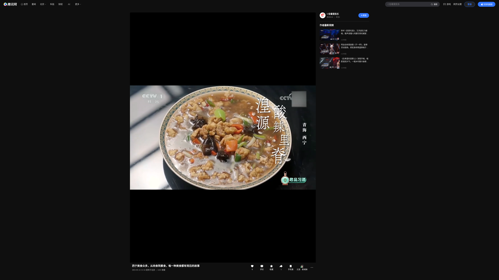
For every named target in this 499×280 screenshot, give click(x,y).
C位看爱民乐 (333, 14)
